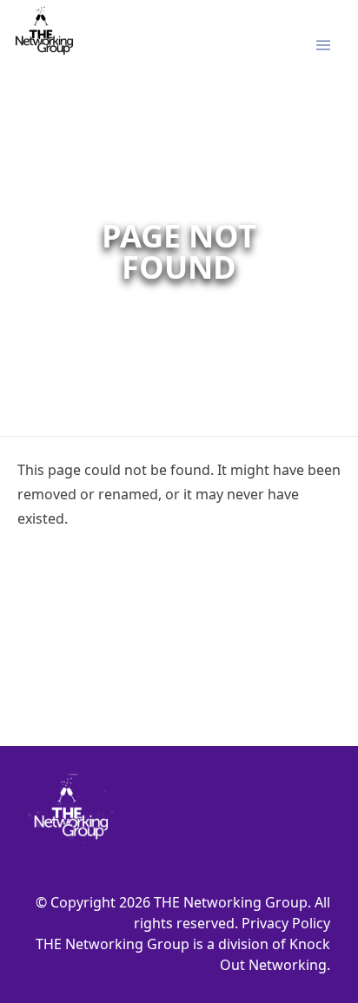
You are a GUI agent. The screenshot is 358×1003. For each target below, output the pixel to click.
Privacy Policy (286, 923)
